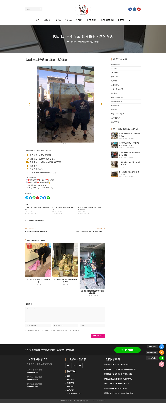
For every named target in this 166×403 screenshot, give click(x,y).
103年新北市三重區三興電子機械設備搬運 (92, 292)
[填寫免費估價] (161, 352)
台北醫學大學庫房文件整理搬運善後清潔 (65, 281)
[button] (63, 143)
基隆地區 (114, 93)
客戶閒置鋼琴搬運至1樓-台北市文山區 (116, 384)
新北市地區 (115, 72)
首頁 (69, 376)
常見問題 (70, 390)
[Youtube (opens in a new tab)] (139, 9)
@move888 (41, 188)
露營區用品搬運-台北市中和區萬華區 (116, 364)
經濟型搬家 (115, 110)
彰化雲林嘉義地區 (117, 97)
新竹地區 (114, 81)
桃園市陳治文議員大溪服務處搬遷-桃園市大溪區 (120, 369)
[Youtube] (80, 365)
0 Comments (131, 138)
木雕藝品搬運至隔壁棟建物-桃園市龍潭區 (118, 379)
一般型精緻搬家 (116, 101)
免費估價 (70, 379)
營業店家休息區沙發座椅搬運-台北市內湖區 (118, 393)
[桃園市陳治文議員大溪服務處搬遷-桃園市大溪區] (114, 145)
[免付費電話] (161, 346)
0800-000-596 (42, 185)
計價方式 (70, 383)
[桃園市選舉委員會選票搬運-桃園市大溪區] (114, 155)
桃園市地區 (115, 77)
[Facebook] (68, 365)
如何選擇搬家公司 (74, 393)
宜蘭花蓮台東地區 (117, 89)
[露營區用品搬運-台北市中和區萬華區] (114, 135)
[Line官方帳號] (161, 358)
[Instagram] (74, 365)
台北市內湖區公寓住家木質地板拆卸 (38, 281)
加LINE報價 (127, 350)
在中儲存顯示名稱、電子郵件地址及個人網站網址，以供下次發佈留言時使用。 (53, 330)
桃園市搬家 (31, 220)
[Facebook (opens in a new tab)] (130, 9)
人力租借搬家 (115, 118)
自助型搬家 (115, 122)
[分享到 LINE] (48, 197)
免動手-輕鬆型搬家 (39, 220)
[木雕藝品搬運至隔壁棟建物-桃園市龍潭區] (114, 164)
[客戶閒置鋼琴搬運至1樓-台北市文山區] (114, 174)
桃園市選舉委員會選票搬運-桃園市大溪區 (118, 374)
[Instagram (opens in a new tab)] (134, 9)
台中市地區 (115, 85)
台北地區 (114, 68)
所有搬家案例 (115, 64)
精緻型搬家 (115, 105)
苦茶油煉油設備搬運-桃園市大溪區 (115, 388)
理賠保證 (70, 386)
